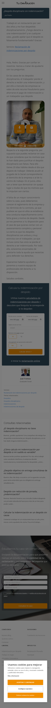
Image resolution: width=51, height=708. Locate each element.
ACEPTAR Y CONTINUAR (25, 682)
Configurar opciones (25, 689)
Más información (13, 676)
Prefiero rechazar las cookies (25, 695)
